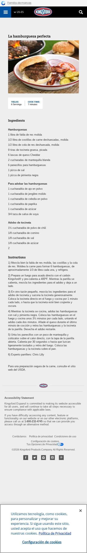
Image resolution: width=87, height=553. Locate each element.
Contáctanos (19, 436)
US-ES (20, 12)
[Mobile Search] (81, 12)
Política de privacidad (41, 436)
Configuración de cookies (45, 441)
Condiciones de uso (65, 436)
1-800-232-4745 (33, 421)
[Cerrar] (80, 510)
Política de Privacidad (55, 533)
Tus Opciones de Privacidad (42, 444)
